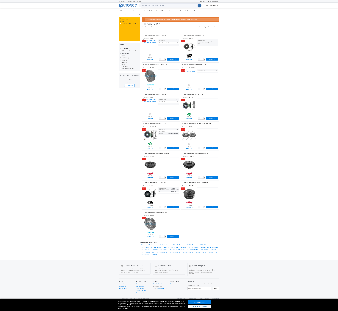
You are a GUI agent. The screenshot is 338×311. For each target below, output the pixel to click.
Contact (139, 1)
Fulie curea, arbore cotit (129, 50)
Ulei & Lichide (148, 11)
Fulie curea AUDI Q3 (174, 252)
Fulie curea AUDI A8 (178, 249)
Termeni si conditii (192, 298)
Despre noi (139, 284)
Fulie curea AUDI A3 (185, 245)
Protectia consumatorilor (180, 298)
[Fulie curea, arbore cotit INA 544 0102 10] (189, 105)
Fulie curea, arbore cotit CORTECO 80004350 (195, 153)
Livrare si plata (131, 1)
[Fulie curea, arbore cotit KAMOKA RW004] (150, 105)
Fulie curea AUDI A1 (159, 245)
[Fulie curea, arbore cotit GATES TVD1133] (150, 194)
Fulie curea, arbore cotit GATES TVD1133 (154, 182)
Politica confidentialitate (204, 298)
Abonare (216, 288)
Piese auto (123, 11)
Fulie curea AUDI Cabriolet (208, 249)
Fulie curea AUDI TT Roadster (149, 254)
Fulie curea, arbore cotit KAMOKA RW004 (155, 94)
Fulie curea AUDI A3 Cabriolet (200, 245)
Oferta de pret (129, 85)
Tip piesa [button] (125, 48)
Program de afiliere (141, 293)
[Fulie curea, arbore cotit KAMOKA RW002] (150, 46)
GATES (124, 62)
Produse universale (175, 11)
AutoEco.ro (135, 298)
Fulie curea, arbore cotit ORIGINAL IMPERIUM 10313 (197, 123)
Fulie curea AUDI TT (213, 252)
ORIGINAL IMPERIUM (128, 68)
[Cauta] (199, 5)
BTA (123, 55)
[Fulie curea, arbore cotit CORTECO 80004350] (189, 165)
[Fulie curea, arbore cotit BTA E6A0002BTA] (189, 76)
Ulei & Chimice (122, 286)
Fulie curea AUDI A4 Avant (178, 247)
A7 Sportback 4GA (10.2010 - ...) (129, 24)
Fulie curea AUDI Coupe (147, 252)
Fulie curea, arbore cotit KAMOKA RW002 (155, 35)
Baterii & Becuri (161, 11)
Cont (206, 5)
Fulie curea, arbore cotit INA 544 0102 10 (193, 94)
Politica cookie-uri (215, 298)
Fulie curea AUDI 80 (146, 245)
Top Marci (188, 11)
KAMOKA (125, 66)
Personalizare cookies (200, 306)
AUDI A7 (123, 21)
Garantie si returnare (141, 290)
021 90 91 (203, 1)
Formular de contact (158, 284)
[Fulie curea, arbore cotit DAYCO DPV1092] (150, 224)
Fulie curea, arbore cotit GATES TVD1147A (194, 35)
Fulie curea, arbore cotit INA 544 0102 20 (154, 123)
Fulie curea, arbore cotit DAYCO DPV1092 (155, 212)
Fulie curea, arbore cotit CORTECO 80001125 (195, 182)
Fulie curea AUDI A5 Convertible (209, 247)
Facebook (172, 284)
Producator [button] (125, 53)
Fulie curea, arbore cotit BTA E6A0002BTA (194, 64)
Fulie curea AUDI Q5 (187, 252)
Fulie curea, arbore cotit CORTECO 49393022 (156, 153)
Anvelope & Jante (135, 11)
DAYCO (124, 60)
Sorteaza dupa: (203, 27)
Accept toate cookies (199, 302)
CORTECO (125, 58)
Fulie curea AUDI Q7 (200, 252)
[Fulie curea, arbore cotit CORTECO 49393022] (150, 165)
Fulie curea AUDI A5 (192, 247)
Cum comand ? (122, 1)
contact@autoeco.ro (214, 1)
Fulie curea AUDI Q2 (161, 252)
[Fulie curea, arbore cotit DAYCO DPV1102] (150, 76)
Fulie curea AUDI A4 (146, 247)
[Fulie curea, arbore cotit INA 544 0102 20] (150, 135)
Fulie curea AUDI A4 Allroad (161, 247)
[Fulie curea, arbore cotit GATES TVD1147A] (189, 46)
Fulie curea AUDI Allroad (192, 249)
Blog (195, 11)
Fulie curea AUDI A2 (172, 245)
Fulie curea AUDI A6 (165, 249)
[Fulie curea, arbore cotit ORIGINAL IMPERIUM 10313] (189, 135)
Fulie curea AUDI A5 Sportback (149, 249)
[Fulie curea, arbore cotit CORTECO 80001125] (189, 194)
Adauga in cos (173, 59)
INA (123, 64)
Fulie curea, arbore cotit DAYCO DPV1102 (155, 64)
